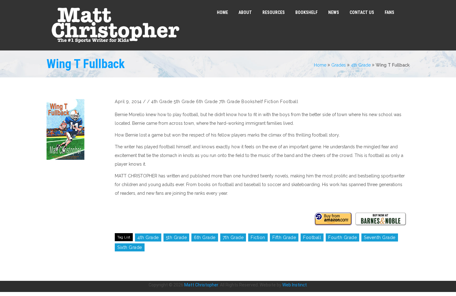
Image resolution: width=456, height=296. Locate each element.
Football (289, 101)
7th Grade (229, 101)
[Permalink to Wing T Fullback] (78, 129)
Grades (338, 65)
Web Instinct (294, 284)
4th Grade (361, 65)
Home (320, 65)
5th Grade (184, 101)
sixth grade (129, 247)
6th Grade (207, 101)
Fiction (271, 101)
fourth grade (342, 237)
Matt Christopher (201, 284)
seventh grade (380, 237)
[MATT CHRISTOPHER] (115, 25)
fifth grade (284, 237)
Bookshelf (252, 101)
